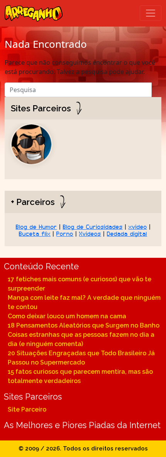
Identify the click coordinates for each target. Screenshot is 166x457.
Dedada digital (127, 233)
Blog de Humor (36, 226)
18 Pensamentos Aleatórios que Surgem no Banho (83, 325)
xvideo (138, 226)
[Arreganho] (34, 13)
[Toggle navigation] (150, 13)
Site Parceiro (27, 409)
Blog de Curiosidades (93, 226)
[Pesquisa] (156, 88)
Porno (64, 233)
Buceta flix (35, 233)
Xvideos (90, 233)
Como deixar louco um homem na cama (67, 316)
